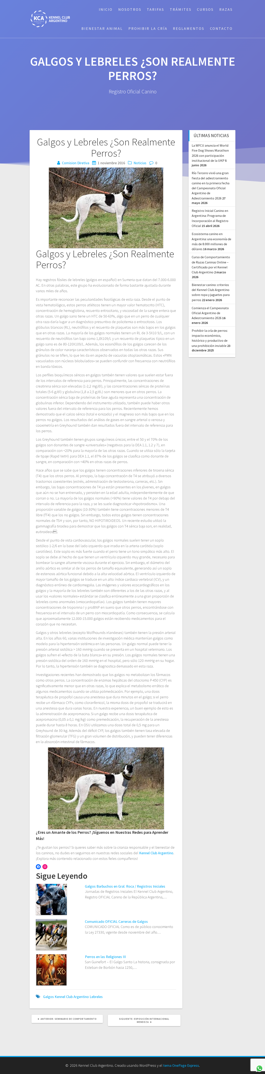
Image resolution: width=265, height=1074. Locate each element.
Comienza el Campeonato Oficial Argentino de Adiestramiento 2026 (210, 313)
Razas (226, 9)
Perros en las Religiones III (105, 956)
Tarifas (155, 9)
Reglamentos (188, 28)
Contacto (221, 28)
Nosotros (129, 9)
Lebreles (96, 996)
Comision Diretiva (75, 162)
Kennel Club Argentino (156, 853)
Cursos (205, 9)
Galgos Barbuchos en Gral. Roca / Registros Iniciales (125, 886)
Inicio (106, 9)
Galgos (48, 996)
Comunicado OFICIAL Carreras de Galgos (116, 921)
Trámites (181, 9)
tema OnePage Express (181, 1065)
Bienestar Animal (102, 28)
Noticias (140, 162)
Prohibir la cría (147, 28)
